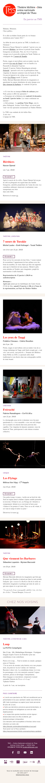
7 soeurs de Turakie (20, 56)
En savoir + (9, 177)
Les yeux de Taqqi (15, 63)
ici (17, 195)
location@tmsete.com (30, 747)
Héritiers (12, 49)
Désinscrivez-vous (22, 775)
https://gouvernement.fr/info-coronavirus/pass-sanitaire (22, 731)
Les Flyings (12, 77)
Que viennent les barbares (12, 84)
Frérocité (6, 70)
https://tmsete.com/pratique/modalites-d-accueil (19, 726)
